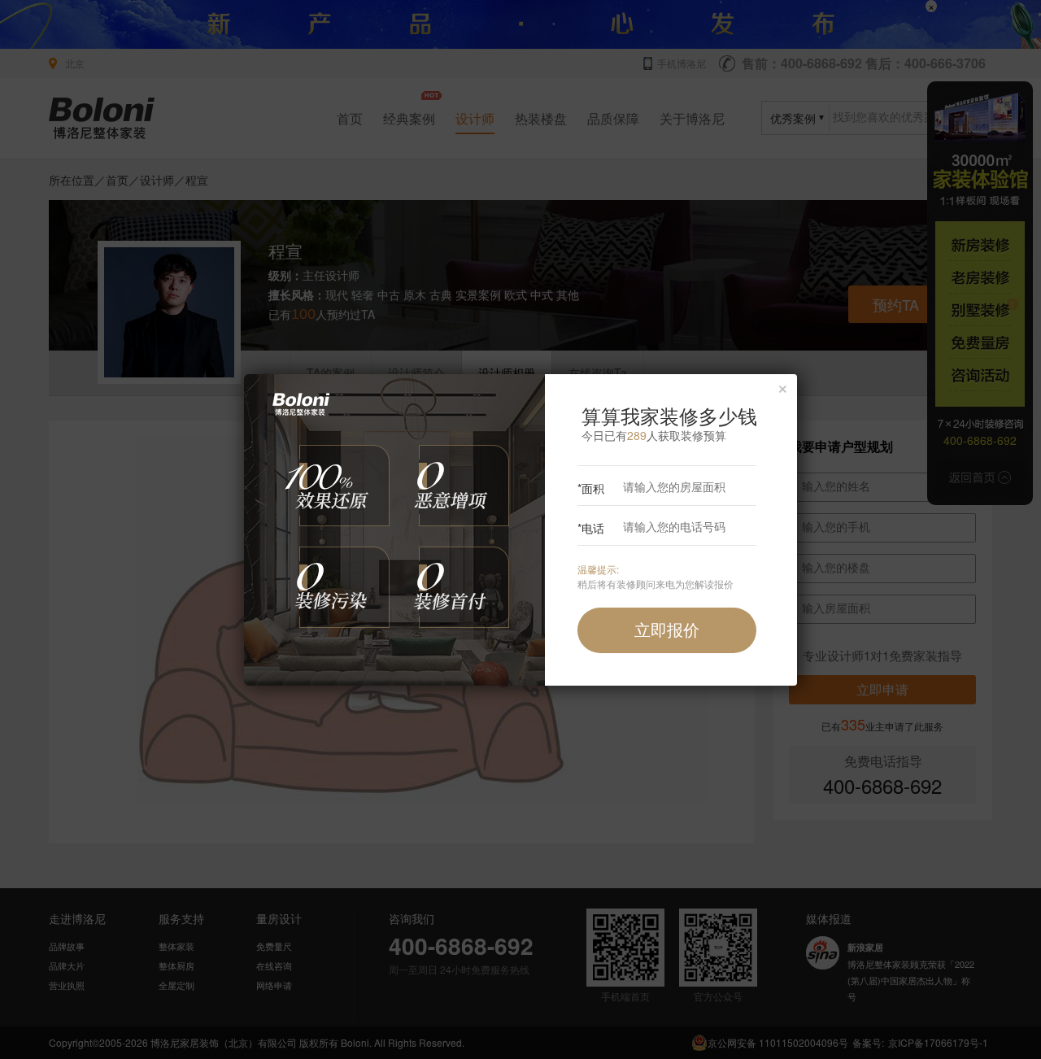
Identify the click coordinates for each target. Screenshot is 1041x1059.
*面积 (590, 488)
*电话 (590, 528)
